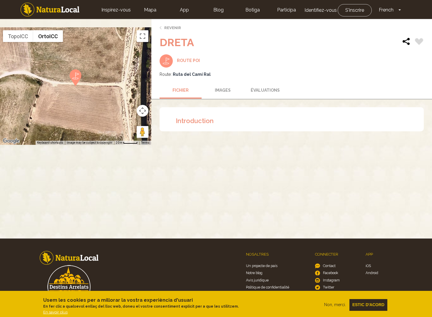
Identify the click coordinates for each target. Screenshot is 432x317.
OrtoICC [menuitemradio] (48, 36)
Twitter (328, 287)
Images (223, 90)
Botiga (252, 10)
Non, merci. (335, 304)
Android (372, 273)
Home (50, 9)
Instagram (331, 280)
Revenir (172, 28)
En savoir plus (55, 312)
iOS (368, 266)
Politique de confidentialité (267, 287)
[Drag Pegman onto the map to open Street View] (142, 132)
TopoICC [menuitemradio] (18, 36)
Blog (218, 10)
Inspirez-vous (116, 10)
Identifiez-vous (320, 10)
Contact (329, 266)
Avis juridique (257, 280)
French (386, 10)
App (184, 10)
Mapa (150, 10)
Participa (286, 10)
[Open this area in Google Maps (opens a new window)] (11, 141)
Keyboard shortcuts (50, 142)
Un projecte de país (261, 266)
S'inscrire (354, 10)
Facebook (330, 273)
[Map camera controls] (142, 111)
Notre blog (254, 273)
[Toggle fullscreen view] (142, 36)
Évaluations (265, 90)
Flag (419, 42)
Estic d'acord (368, 304)
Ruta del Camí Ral (192, 74)
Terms (145, 142)
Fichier (181, 90)
